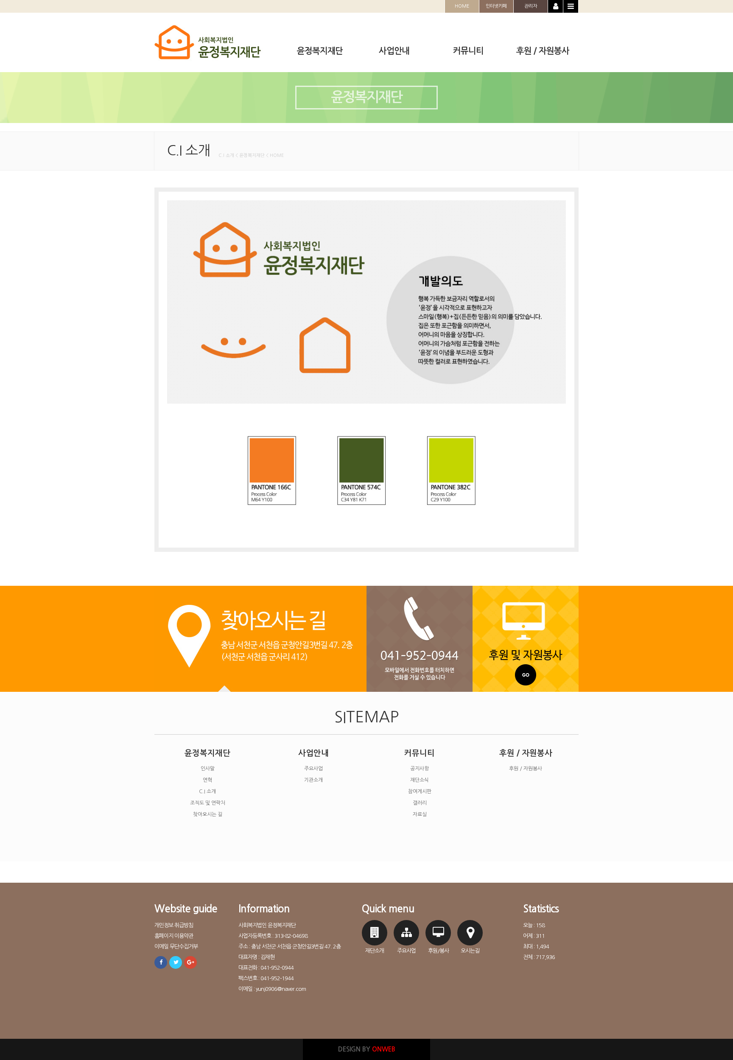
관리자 (530, 6)
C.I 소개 (207, 791)
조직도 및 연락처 (207, 802)
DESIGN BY (366, 1049)
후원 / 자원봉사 (525, 753)
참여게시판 (419, 791)
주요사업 (313, 768)
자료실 (420, 814)
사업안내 (313, 753)
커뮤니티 (419, 753)
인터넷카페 (496, 6)
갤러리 (420, 802)
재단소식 (419, 780)
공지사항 (419, 768)
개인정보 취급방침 (173, 925)
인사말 (208, 768)
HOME (462, 6)
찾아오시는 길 (207, 814)
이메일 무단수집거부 (176, 946)
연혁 (207, 780)
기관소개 (313, 780)
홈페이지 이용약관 (173, 936)
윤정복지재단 (207, 753)
